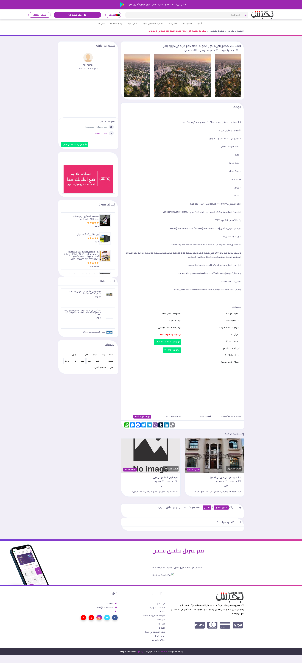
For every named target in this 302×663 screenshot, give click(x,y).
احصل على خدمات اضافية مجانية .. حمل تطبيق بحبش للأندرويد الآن (157, 4)
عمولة (110, 361)
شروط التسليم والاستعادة (154, 615)
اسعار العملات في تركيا (153, 23)
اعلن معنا (161, 619)
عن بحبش (161, 603)
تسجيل (207, 507)
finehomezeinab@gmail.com (96, 126)
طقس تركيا (133, 23)
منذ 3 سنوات (188, 50)
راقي (86, 354)
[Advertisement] (182, 387)
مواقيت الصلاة (116, 23)
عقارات (231, 31)
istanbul (109, 603)
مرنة (82, 361)
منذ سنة (234, 481)
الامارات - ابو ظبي (207, 50)
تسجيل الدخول (39, 15)
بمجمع (95, 354)
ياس (111, 367)
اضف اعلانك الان (75, 15)
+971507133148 (171, 350)
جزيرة (67, 361)
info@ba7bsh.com (105, 607)
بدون (74, 354)
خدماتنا (162, 611)
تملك (111, 354)
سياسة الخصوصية (157, 607)
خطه (97, 361)
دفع (89, 361)
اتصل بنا (101, 23)
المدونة (173, 23)
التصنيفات (187, 23)
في (75, 361)
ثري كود (140, 651)
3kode (164, 651)
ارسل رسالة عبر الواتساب (167, 342)
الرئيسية (200, 23)
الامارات (112, 15)
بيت (103, 354)
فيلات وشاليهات (217, 31)
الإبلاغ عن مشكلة (142, 417)
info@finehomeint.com (182, 228)
